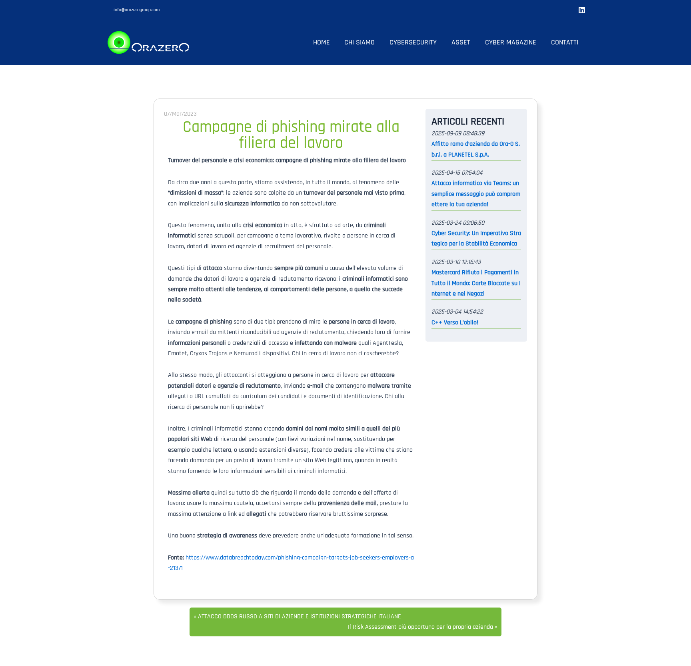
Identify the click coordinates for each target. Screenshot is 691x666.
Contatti (564, 42)
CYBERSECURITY (413, 42)
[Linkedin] (581, 10)
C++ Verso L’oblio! (454, 322)
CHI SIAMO (359, 42)
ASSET (460, 42)
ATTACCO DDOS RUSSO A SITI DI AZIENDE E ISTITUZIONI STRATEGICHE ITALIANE (299, 616)
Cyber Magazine (510, 42)
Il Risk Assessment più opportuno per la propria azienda (420, 627)
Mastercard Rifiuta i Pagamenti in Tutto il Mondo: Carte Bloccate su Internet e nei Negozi (476, 283)
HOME (321, 42)
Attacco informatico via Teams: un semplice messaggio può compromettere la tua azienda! (475, 194)
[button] (137, 10)
